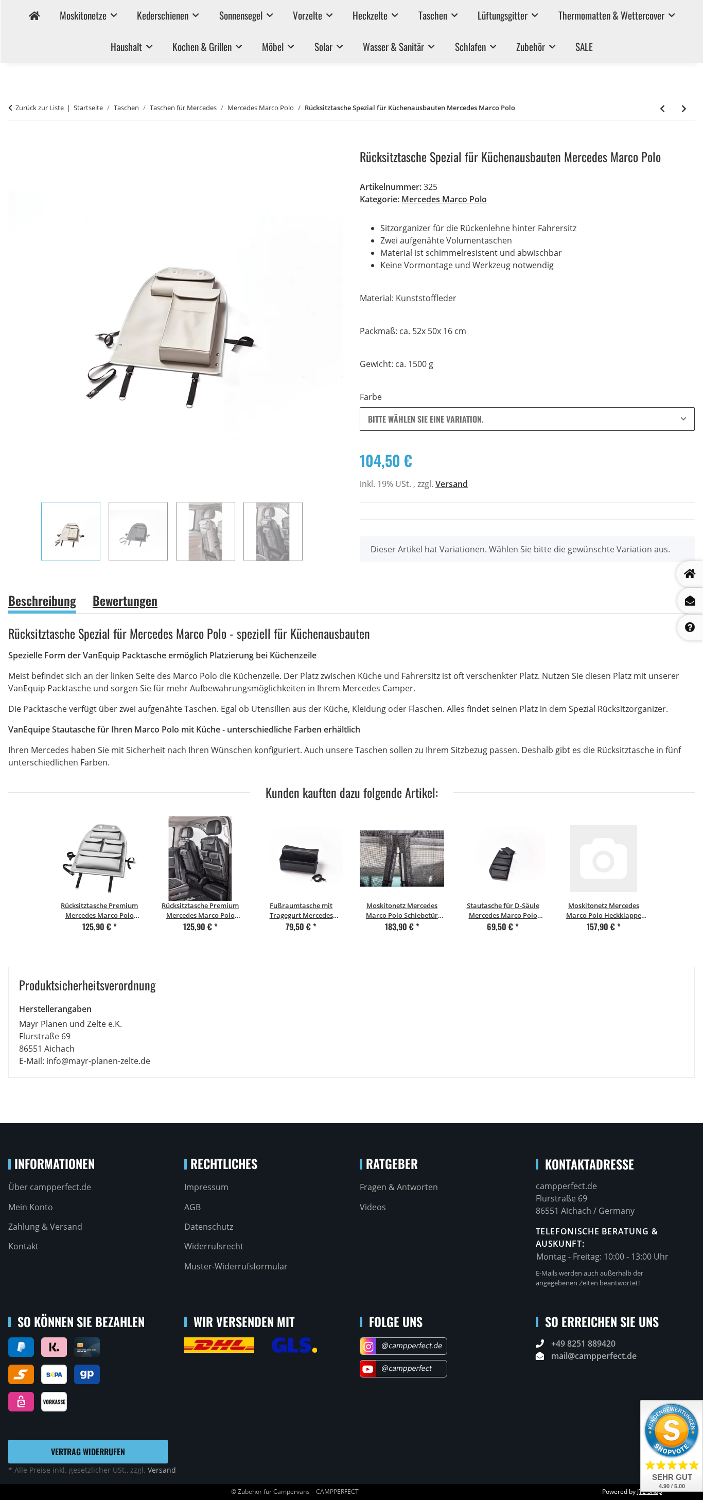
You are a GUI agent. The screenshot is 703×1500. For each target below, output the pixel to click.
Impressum (206, 1187)
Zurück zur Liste (39, 107)
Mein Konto (30, 1207)
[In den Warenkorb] (16, 143)
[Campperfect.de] (34, 15)
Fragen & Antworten (399, 1187)
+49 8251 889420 (583, 1343)
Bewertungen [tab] (125, 600)
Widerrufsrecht (213, 1246)
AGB (192, 1207)
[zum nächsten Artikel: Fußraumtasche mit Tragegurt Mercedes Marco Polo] (684, 108)
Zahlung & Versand (45, 1226)
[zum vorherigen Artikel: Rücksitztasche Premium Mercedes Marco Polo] (662, 108)
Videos (373, 1207)
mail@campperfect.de (594, 1356)
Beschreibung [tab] (42, 600)
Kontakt (23, 1246)
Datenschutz (208, 1226)
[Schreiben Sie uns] (690, 601)
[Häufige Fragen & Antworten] (690, 627)
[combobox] (527, 419)
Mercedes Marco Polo (444, 199)
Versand (451, 484)
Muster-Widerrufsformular (236, 1266)
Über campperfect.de (49, 1187)
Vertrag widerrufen (88, 1451)
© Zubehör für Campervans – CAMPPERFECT (295, 1491)
